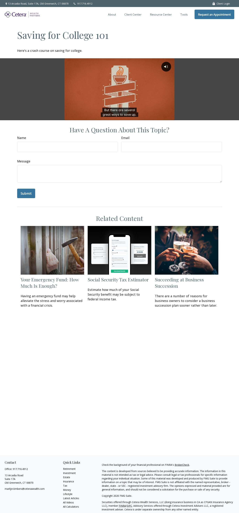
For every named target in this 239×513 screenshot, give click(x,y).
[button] (112, 14)
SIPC (129, 505)
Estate (66, 477)
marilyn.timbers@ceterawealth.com (25, 488)
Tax (65, 485)
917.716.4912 (84, 3)
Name (21, 138)
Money (67, 489)
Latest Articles (71, 498)
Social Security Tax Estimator (118, 279)
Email (125, 138)
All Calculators (71, 506)
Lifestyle (67, 494)
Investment (69, 473)
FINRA (122, 505)
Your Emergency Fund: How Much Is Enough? (50, 282)
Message (23, 161)
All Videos (68, 502)
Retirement (69, 468)
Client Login (223, 3)
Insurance (68, 481)
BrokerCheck (182, 464)
